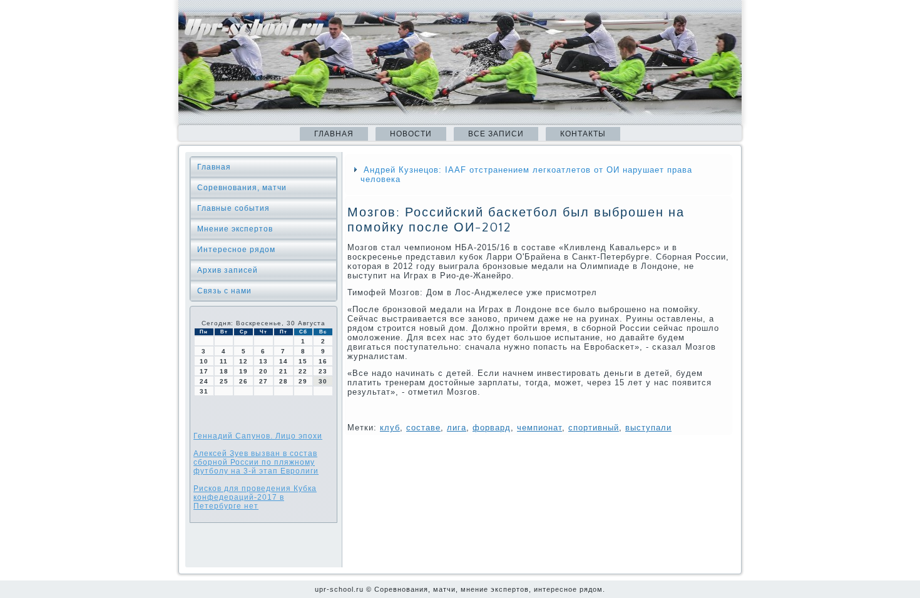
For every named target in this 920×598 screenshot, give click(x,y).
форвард (492, 427)
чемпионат (539, 427)
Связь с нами (224, 290)
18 (224, 371)
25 (224, 381)
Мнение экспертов (235, 229)
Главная (334, 133)
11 (224, 361)
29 (303, 381)
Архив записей (227, 270)
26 (243, 381)
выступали (648, 427)
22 (303, 371)
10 (204, 361)
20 (263, 371)
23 (323, 371)
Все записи (496, 133)
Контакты (583, 133)
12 (243, 361)
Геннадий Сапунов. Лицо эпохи (257, 436)
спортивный (593, 427)
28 (283, 381)
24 (204, 381)
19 (243, 371)
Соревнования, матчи (242, 187)
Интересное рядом (236, 249)
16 (323, 361)
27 (263, 381)
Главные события (233, 208)
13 (263, 361)
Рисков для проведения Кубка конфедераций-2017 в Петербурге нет (255, 497)
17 (204, 371)
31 (204, 391)
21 (283, 371)
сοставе (423, 427)
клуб (390, 427)
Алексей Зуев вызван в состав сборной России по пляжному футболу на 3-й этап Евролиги (256, 462)
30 (323, 381)
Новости (411, 133)
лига (456, 427)
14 (283, 361)
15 (303, 361)
